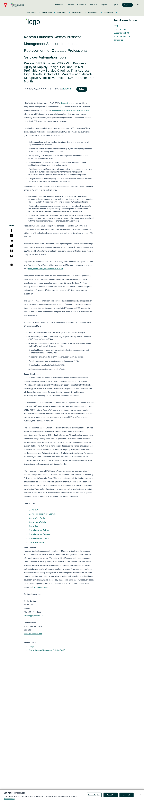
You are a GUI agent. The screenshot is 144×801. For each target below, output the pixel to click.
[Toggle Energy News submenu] (54, 12)
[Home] (14, 5)
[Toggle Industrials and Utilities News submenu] (101, 12)
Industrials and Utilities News (93, 12)
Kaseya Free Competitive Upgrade (42, 514)
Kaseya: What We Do (36, 518)
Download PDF (120, 29)
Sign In (115, 5)
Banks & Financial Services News (62, 12)
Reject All (110, 795)
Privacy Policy (9, 799)
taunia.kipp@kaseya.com (33, 616)
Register (127, 5)
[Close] (140, 794)
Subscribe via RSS (121, 33)
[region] (72, 795)
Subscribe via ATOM (122, 36)
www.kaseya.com (40, 587)
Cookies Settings (94, 795)
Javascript (118, 40)
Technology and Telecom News (109, 12)
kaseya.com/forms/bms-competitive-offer (45, 269)
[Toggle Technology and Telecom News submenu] (117, 12)
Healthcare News (77, 12)
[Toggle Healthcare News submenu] (85, 12)
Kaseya (67, 88)
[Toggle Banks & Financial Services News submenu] (70, 12)
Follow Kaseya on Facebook (39, 534)
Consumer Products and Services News (31, 12)
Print (116, 26)
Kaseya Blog (33, 526)
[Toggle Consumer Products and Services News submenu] (39, 12)
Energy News (47, 12)
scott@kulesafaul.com (33, 634)
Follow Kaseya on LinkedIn (38, 538)
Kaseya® (65, 103)
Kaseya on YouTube (36, 542)
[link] (58, 5)
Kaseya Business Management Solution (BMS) (70, 110)
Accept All (126, 795)
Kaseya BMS (33, 510)
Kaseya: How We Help (37, 522)
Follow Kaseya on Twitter (38, 530)
